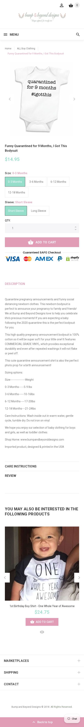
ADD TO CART (46, 242)
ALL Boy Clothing (26, 48)
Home (8, 48)
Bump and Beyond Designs (26, 707)
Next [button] (74, 99)
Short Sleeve (16, 210)
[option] (42, 99)
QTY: (8, 220)
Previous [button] (10, 99)
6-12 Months (58, 181)
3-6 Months (36, 181)
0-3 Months (15, 181)
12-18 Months (16, 192)
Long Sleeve (38, 210)
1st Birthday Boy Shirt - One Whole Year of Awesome (42, 606)
